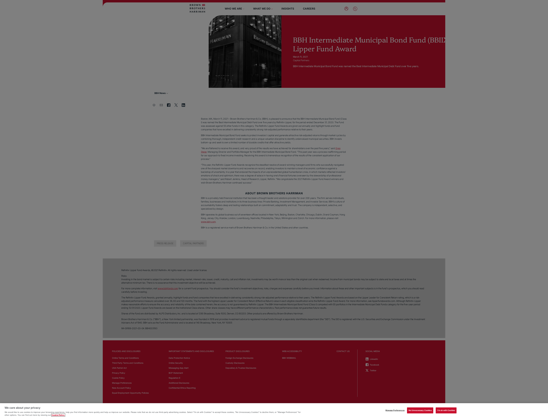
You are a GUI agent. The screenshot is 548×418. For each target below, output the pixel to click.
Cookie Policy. (58, 415)
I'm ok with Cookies (446, 410)
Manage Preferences (394, 410)
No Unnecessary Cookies (420, 410)
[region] (274, 410)
